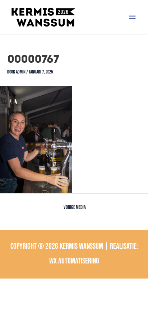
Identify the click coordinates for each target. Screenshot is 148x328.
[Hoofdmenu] (132, 17)
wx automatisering (74, 261)
